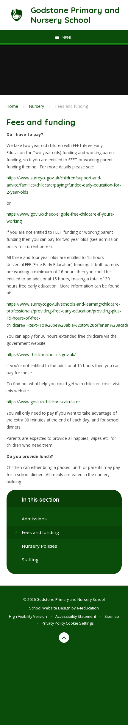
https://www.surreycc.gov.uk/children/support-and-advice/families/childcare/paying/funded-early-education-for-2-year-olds (64, 185)
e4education (88, 608)
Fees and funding (71, 106)
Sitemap (111, 616)
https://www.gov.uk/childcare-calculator (43, 402)
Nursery (36, 106)
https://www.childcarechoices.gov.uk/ (41, 354)
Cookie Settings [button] (80, 623)
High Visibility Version (28, 616)
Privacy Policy (53, 623)
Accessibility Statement (75, 616)
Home (12, 106)
